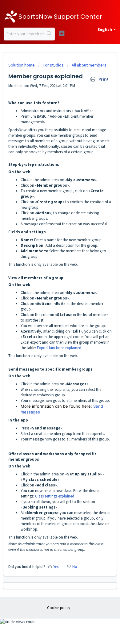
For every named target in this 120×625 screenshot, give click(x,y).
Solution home (22, 65)
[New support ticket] (61, 33)
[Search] (49, 34)
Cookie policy (58, 607)
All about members (89, 65)
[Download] (49, 314)
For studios (53, 65)
